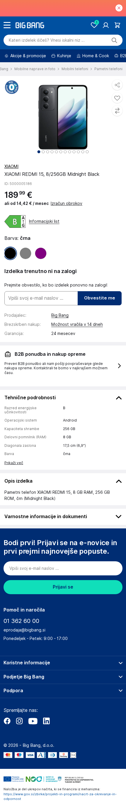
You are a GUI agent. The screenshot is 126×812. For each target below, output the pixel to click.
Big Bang (60, 315)
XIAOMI (11, 166)
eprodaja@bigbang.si (24, 630)
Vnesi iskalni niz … (47, 40)
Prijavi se (63, 587)
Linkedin (46, 721)
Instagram (19, 721)
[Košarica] (117, 25)
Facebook (7, 721)
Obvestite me (99, 298)
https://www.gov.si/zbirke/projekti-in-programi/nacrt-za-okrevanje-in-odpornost (60, 796)
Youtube (33, 721)
